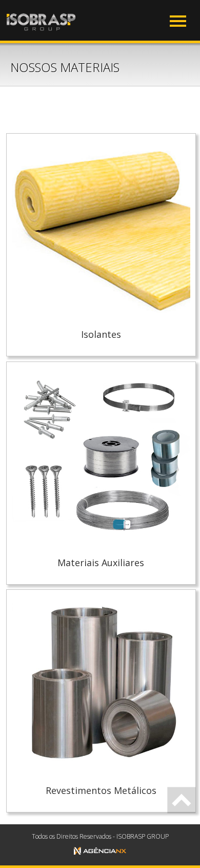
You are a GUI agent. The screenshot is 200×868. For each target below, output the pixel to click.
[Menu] (178, 21)
